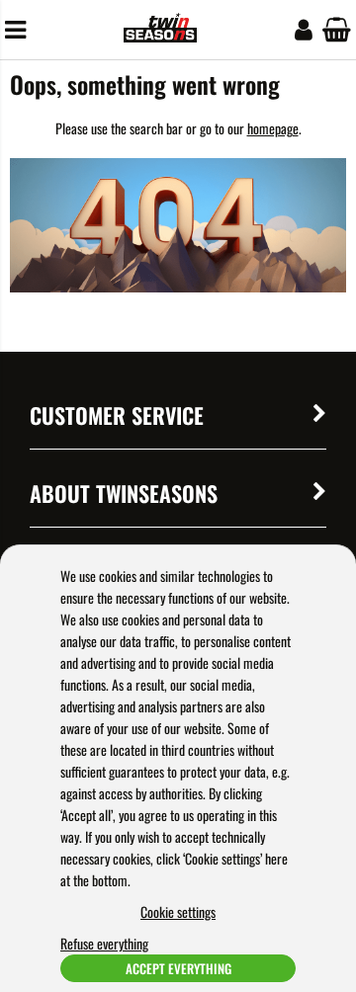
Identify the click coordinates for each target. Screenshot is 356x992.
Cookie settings (178, 911)
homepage (273, 128)
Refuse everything (104, 943)
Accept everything (178, 968)
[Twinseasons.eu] (160, 36)
